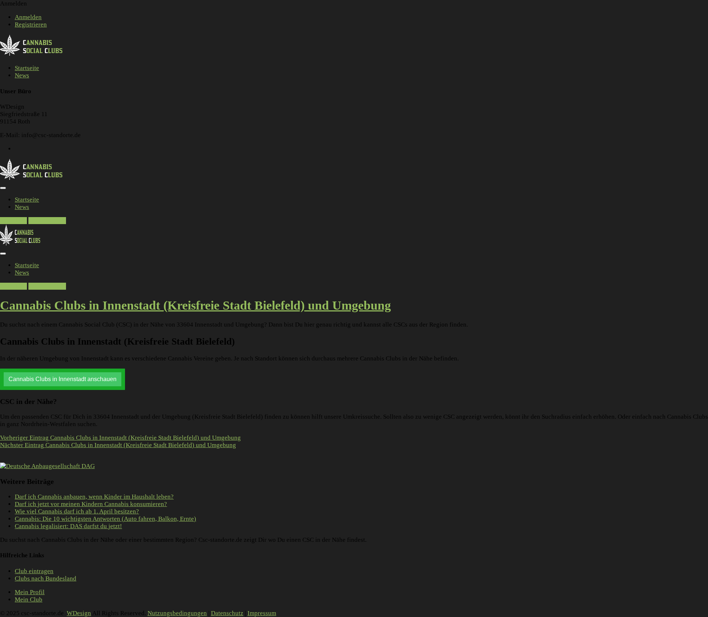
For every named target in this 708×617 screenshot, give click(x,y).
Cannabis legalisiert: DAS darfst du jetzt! (68, 526)
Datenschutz (227, 613)
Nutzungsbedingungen (177, 613)
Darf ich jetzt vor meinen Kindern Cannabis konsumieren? (91, 504)
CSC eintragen (47, 220)
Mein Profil (30, 592)
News (22, 75)
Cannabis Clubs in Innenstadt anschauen (62, 379)
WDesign (79, 613)
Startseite (27, 68)
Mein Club (28, 599)
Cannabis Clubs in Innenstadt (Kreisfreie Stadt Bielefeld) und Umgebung (120, 437)
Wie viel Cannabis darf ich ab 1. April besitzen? (77, 511)
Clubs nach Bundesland (45, 578)
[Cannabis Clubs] (35, 54)
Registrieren (31, 24)
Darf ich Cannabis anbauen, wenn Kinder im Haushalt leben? (94, 496)
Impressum (261, 613)
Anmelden (28, 17)
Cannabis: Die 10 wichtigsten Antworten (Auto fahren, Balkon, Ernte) (105, 518)
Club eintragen (34, 571)
